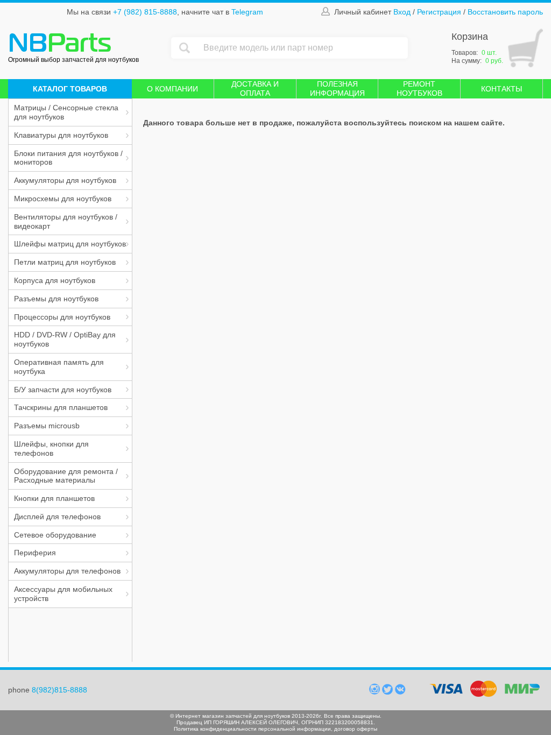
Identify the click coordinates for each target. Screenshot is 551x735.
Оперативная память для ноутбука (59, 367)
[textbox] (303, 48)
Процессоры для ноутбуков (62, 317)
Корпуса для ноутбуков (54, 280)
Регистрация (439, 12)
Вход (402, 12)
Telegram (247, 12)
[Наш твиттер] (388, 692)
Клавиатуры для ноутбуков (61, 135)
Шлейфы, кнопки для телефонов (51, 448)
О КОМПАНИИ (172, 88)
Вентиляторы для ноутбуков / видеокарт (65, 221)
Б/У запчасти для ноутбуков (62, 389)
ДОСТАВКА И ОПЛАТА (255, 88)
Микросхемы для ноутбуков (62, 198)
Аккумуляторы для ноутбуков (65, 180)
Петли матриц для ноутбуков (65, 262)
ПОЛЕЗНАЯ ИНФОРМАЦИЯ (337, 88)
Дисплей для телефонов (57, 516)
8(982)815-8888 (59, 689)
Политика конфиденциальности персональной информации (252, 729)
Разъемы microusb (47, 425)
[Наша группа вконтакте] (400, 692)
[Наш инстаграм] (375, 692)
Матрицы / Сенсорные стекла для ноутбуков (66, 112)
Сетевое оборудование (55, 535)
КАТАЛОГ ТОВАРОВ (70, 88)
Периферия (35, 552)
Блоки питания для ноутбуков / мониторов (68, 158)
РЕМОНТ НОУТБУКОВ (419, 88)
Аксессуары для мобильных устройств (63, 594)
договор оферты (355, 729)
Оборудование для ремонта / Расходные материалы (66, 476)
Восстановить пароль (505, 12)
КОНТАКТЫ (501, 88)
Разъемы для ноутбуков (56, 298)
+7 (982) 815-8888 (145, 12)
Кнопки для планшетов (54, 498)
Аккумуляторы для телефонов (67, 571)
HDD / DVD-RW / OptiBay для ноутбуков (65, 339)
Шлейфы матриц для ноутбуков (70, 243)
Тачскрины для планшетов (61, 407)
